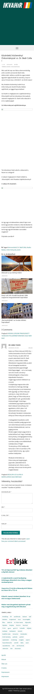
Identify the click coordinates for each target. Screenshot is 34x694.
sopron (28, 640)
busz (19, 619)
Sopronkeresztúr (7, 643)
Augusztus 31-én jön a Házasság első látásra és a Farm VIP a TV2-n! (16, 589)
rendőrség (14, 640)
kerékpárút (12, 631)
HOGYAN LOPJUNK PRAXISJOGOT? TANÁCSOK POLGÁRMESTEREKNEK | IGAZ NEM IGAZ (16, 335)
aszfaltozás (17, 617)
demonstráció (12, 247)
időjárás (29, 628)
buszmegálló (26, 619)
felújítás (11, 625)
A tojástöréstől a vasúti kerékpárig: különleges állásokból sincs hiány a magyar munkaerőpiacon (16, 580)
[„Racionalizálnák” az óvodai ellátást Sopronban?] (17, 311)
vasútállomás (6, 646)
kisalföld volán (6, 634)
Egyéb (16, 64)
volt (13, 646)
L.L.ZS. (3, 64)
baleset (25, 617)
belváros (4, 619)
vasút (27, 643)
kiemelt (20, 631)
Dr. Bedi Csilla (21, 247)
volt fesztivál (20, 646)
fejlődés (4, 625)
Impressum (5, 676)
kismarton (15, 634)
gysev (9, 628)
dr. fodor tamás (18, 622)
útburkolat (18, 649)
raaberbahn (5, 640)
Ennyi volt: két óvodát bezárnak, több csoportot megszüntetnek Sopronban (14, 296)
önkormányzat (11, 250)
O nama (3, 668)
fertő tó (18, 625)
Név (3, 507)
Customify (22, 691)
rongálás (21, 640)
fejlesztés (28, 622)
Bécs (3, 622)
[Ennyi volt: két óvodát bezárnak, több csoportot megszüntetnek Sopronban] (17, 286)
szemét (16, 643)
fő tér (4, 628)
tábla (21, 643)
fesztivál (25, 625)
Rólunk (3, 659)
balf (30, 617)
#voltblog (5, 617)
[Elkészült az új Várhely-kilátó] (17, 263)
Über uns (4, 664)
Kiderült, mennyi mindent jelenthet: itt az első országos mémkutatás (15, 597)
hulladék (22, 628)
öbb (11, 649)
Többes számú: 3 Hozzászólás (10, 66)
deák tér (9, 622)
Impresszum (5, 672)
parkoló (21, 637)
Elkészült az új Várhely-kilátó (11, 273)
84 (11, 617)
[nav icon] (17, 48)
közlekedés (23, 634)
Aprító (3, 655)
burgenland (12, 619)
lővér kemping (6, 637)
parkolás (15, 637)
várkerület (5, 649)
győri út (15, 628)
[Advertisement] (17, 28)
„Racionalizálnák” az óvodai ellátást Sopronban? (13, 321)
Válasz (30, 348)
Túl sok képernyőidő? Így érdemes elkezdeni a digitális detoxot (16, 571)
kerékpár (4, 631)
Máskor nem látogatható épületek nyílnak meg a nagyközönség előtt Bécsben (16, 606)
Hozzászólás (6, 492)
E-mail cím (5, 515)
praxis (19, 250)
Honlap (3, 524)
